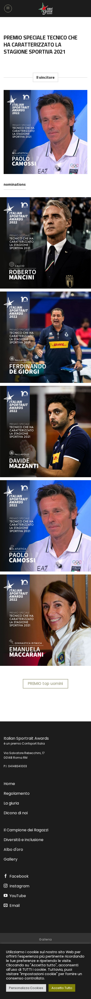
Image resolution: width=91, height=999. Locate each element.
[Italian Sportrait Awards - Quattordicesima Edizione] (45, 8)
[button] (8, 8)
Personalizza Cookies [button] (26, 988)
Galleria (45, 939)
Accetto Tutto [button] (61, 988)
